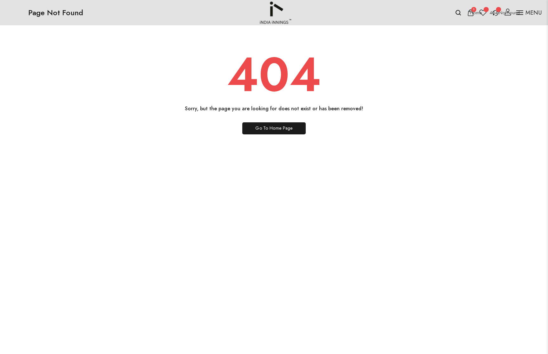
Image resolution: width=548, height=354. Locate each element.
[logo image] (274, 12)
